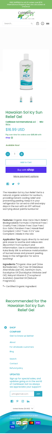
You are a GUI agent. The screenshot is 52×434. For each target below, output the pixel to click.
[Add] (21, 154)
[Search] (31, 23)
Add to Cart (26, 162)
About (13, 342)
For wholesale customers (22, 347)
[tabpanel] (26, 240)
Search (13, 358)
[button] (37, 23)
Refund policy (16, 368)
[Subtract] (8, 154)
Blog (12, 351)
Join (38, 393)
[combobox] (16, 23)
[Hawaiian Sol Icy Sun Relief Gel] (21, 99)
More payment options (26, 176)
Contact (14, 363)
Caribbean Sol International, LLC (21, 121)
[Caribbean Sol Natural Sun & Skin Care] (26, 15)
